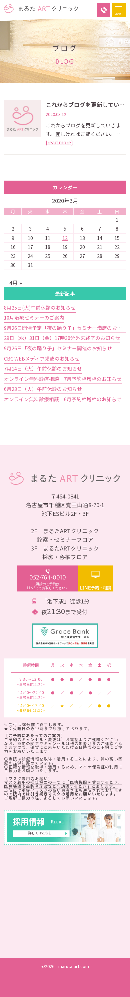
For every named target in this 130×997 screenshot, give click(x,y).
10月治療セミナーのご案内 (34, 317)
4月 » (15, 283)
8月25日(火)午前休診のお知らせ (40, 307)
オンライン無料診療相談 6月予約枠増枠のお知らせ (63, 399)
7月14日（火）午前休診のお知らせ (43, 368)
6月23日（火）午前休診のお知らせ (43, 388)
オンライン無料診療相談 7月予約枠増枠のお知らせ (63, 378)
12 (65, 237)
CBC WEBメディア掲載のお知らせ (42, 358)
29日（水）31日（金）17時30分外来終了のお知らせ (62, 337)
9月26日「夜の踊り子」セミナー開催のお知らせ (58, 348)
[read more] (59, 142)
